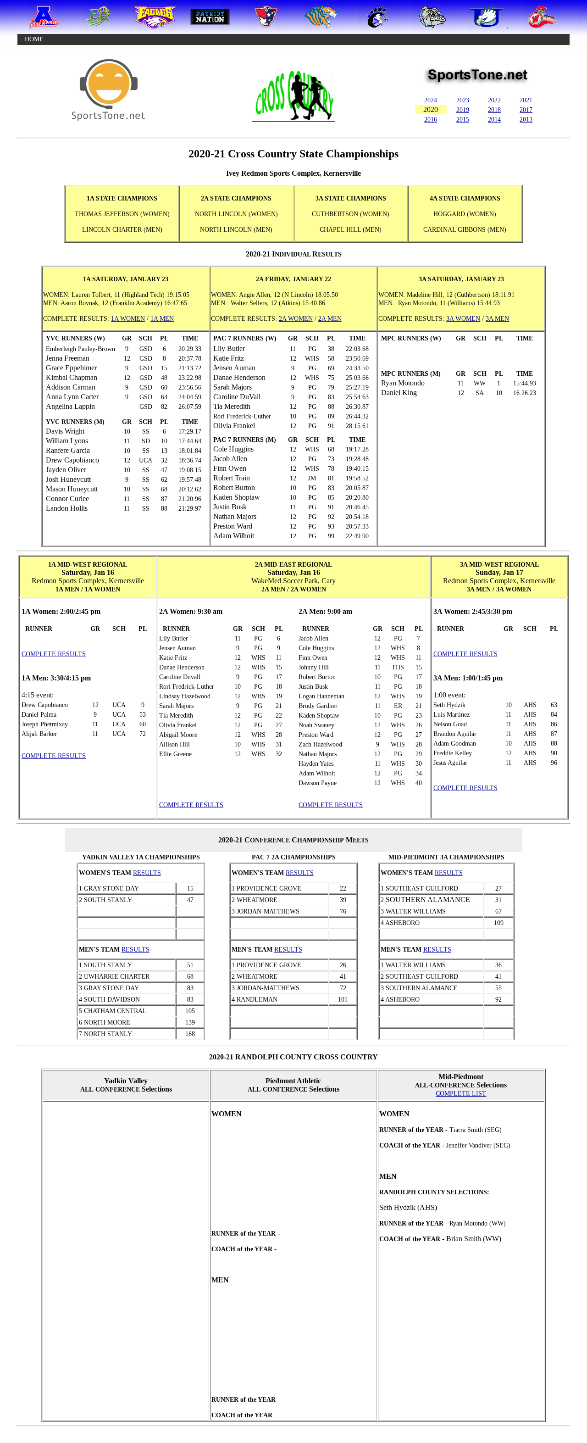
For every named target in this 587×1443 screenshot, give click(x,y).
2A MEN (330, 318)
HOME (34, 39)
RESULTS (147, 872)
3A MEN (497, 318)
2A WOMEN (296, 318)
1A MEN (162, 318)
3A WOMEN (463, 318)
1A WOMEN (128, 318)
